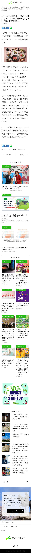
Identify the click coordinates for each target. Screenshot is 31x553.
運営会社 (3, 530)
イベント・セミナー (8, 149)
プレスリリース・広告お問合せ (9, 526)
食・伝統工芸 (23, 149)
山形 (19, 149)
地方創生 (15, 149)
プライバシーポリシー (7, 522)
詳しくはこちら (15, 510)
